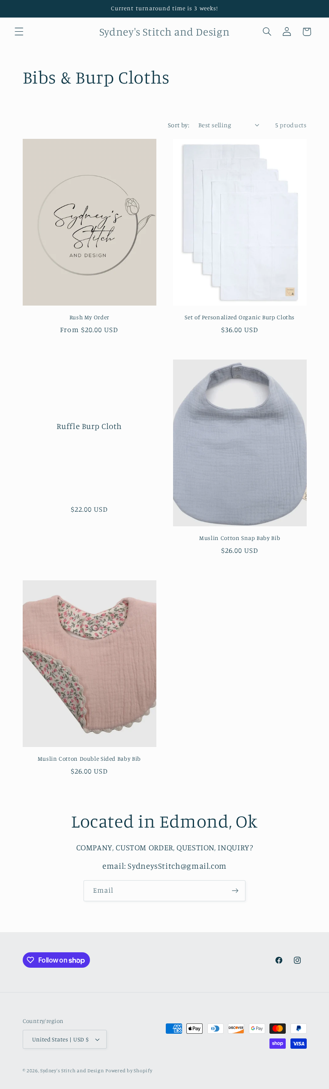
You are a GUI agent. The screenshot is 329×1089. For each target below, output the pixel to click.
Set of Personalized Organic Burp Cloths (240, 317)
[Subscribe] (235, 890)
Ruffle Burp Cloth (89, 426)
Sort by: (178, 125)
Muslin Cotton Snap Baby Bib (239, 537)
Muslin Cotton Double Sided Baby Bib (89, 758)
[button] (19, 32)
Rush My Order (89, 317)
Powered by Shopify (128, 1071)
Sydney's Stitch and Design (72, 1071)
